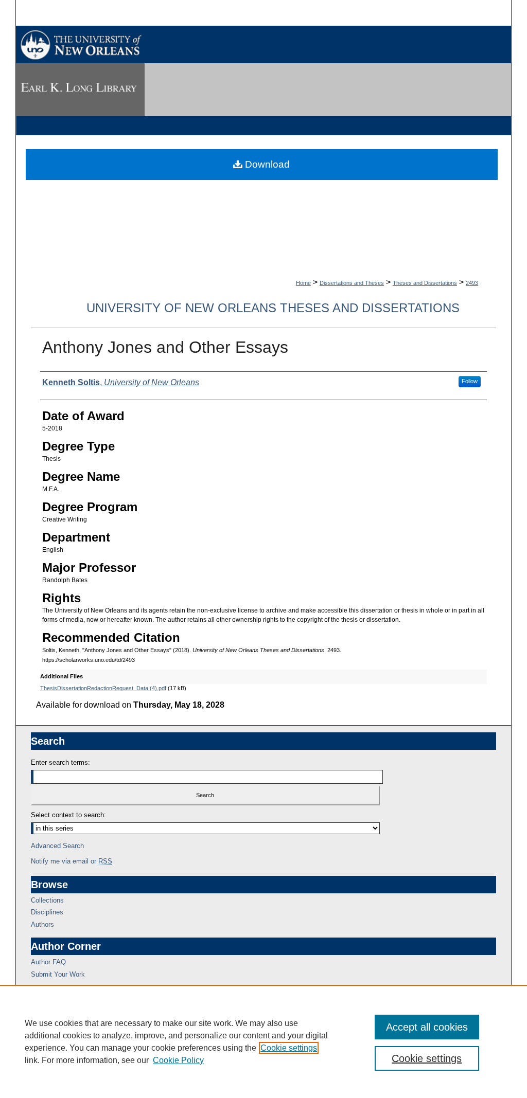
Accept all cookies (427, 1027)
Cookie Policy (178, 1060)
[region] (263, 1041)
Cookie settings (288, 1047)
